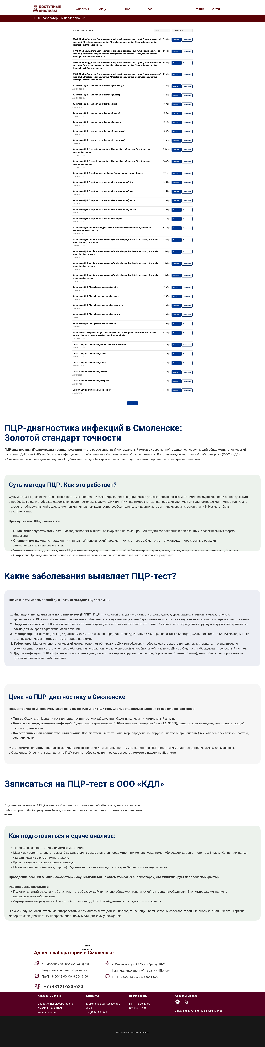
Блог (149, 9)
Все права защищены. (142, 1032)
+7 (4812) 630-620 (63, 986)
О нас (126, 9)
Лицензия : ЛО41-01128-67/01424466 (199, 1010)
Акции (103, 9)
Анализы (82, 9)
